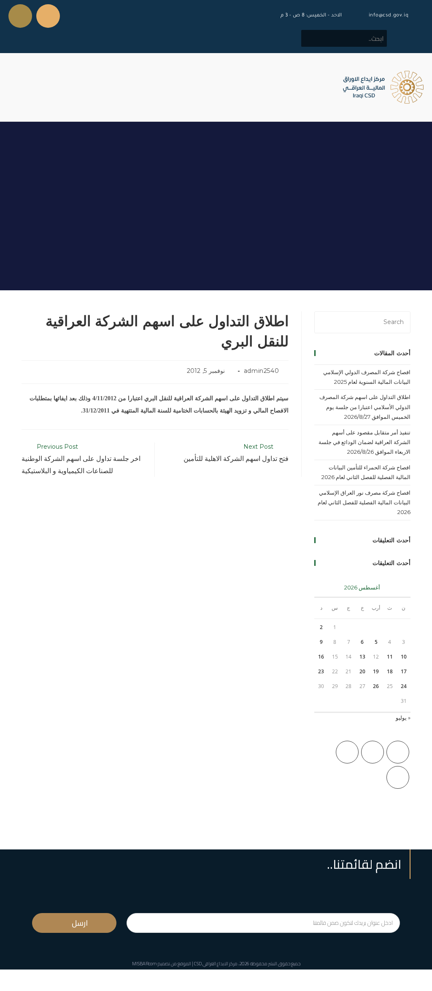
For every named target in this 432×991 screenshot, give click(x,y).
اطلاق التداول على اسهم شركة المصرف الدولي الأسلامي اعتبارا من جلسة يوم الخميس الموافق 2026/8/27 (364, 407)
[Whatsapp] (20, 16)
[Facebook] (372, 752)
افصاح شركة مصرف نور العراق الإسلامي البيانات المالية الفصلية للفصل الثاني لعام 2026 (364, 502)
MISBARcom (144, 963)
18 (390, 671)
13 (362, 656)
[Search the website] (344, 38)
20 (362, 671)
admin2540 (261, 371)
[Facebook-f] (48, 16)
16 (321, 656)
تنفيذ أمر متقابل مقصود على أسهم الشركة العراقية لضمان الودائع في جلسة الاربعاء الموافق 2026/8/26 (364, 442)
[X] (397, 752)
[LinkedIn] (397, 777)
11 (390, 656)
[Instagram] (347, 752)
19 (376, 671)
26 (376, 686)
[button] (14, 87)
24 (404, 686)
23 (321, 671)
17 (404, 671)
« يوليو (403, 717)
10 (404, 656)
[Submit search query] (312, 38)
